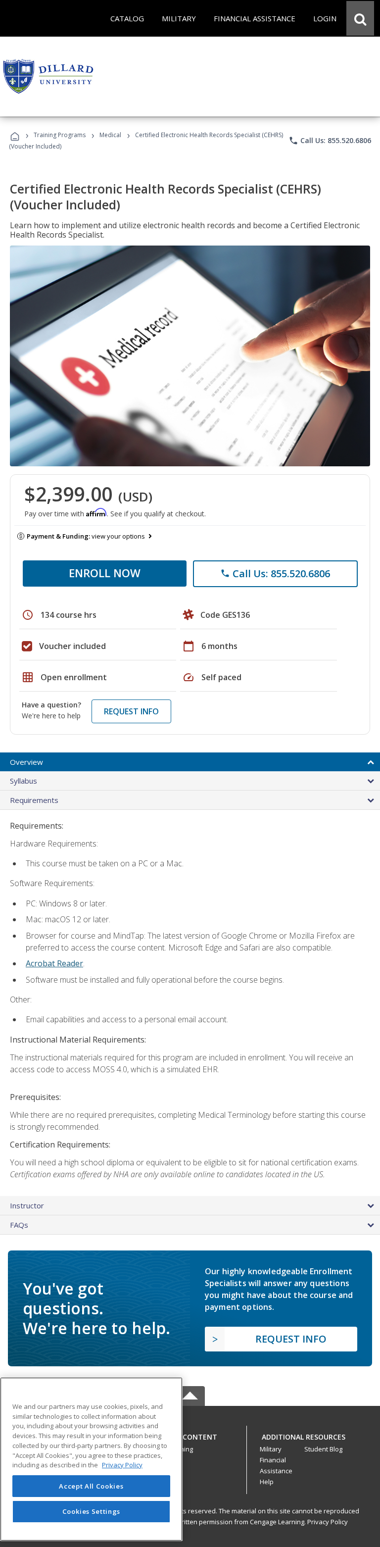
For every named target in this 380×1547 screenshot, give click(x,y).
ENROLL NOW (105, 572)
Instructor (27, 1205)
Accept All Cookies (91, 1486)
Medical (110, 135)
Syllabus (23, 781)
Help (267, 1481)
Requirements (34, 800)
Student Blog (323, 1449)
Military (271, 1449)
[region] (91, 1459)
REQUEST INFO (131, 711)
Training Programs (60, 135)
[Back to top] (190, 1434)
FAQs (19, 1225)
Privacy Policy (327, 1521)
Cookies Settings (91, 1511)
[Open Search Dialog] (360, 18)
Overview (26, 762)
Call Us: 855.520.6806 (329, 141)
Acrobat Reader (54, 963)
